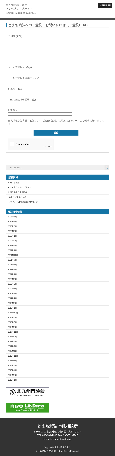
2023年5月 (12, 231)
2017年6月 (12, 341)
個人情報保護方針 (17, 120)
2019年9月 (12, 298)
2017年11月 (13, 332)
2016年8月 (12, 361)
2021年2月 (12, 269)
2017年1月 (12, 351)
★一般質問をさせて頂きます (20, 187)
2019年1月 (12, 308)
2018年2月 (12, 327)
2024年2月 (12, 221)
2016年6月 (12, 365)
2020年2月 (12, 293)
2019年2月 (12, 303)
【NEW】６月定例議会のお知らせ (23, 202)
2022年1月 (12, 250)
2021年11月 (13, 255)
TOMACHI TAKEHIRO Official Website (21, 13)
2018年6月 (12, 322)
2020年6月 (12, 284)
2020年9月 (12, 279)
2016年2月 (12, 375)
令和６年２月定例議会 (17, 192)
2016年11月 (13, 356)
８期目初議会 (13, 182)
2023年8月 (12, 226)
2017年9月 (12, 337)
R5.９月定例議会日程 (17, 197)
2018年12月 (13, 313)
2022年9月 (12, 241)
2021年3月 (12, 265)
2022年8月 (12, 245)
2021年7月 (12, 260)
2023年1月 (12, 236)
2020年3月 (12, 289)
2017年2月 (12, 346)
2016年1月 (12, 380)
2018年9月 (12, 317)
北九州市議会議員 (19, 6)
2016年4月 (12, 370)
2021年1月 (12, 274)
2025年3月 (12, 217)
